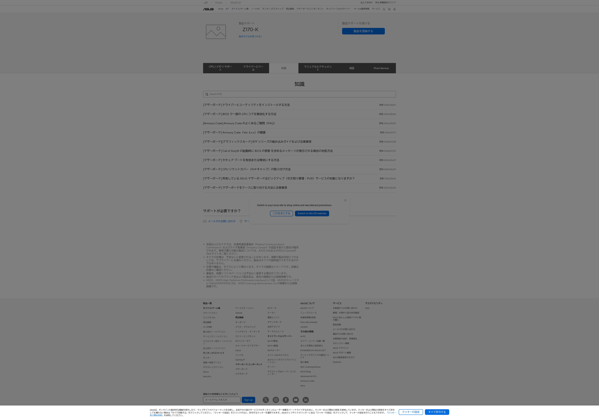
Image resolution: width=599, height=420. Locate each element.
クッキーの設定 (411, 412)
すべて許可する (437, 412)
